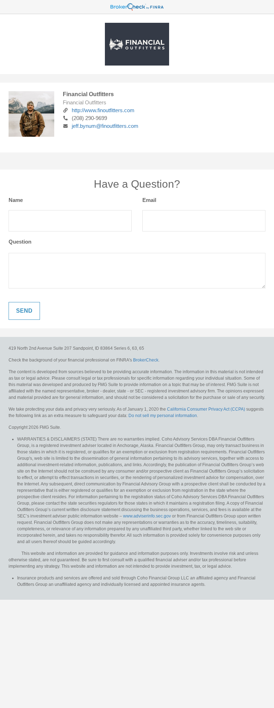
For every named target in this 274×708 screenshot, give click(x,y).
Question (20, 242)
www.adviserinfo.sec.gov (147, 516)
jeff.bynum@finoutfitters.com (105, 126)
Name (16, 200)
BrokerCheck (145, 360)
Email (149, 200)
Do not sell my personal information (162, 415)
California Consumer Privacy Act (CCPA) (206, 409)
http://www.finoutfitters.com (103, 110)
